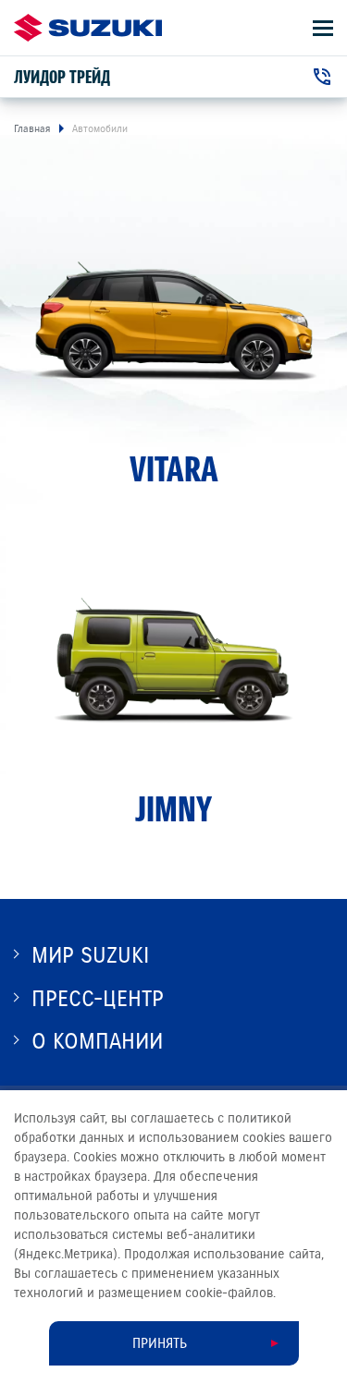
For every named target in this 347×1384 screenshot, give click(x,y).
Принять (159, 1343)
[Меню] (323, 28)
